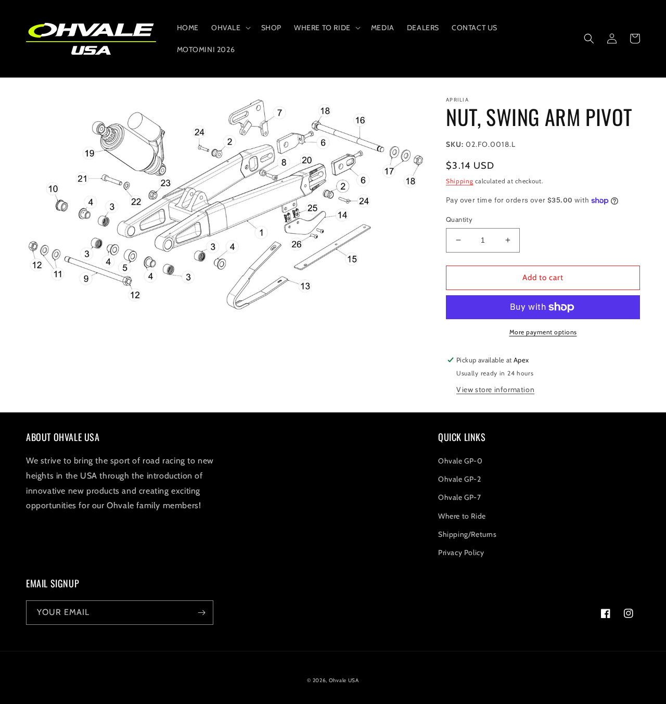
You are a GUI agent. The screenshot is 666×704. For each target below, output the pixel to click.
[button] (230, 28)
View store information (495, 389)
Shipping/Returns (467, 534)
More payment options (543, 332)
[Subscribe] (201, 612)
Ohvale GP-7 (459, 497)
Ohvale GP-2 (459, 479)
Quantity (459, 219)
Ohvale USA (344, 680)
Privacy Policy (461, 552)
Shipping (459, 181)
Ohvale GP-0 (460, 461)
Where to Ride (462, 516)
